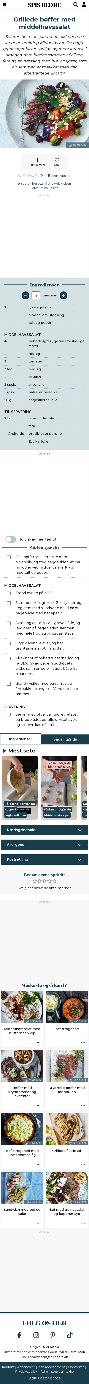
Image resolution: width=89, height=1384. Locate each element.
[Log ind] (84, 4)
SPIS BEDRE (44, 4)
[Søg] (76, 4)
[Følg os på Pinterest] (53, 1335)
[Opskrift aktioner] (38, 1042)
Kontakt (8, 1367)
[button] (20, 788)
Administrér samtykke (57, 1372)
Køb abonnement (51, 1367)
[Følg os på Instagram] (36, 1335)
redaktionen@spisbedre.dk (48, 1357)
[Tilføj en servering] (63, 295)
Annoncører (26, 1367)
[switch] (10, 539)
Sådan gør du (65, 739)
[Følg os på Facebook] (19, 1335)
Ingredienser (20, 739)
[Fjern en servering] (25, 295)
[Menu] (10, 4)
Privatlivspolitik (26, 1372)
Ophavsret (76, 1367)
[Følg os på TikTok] (70, 1335)
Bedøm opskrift (60, 176)
